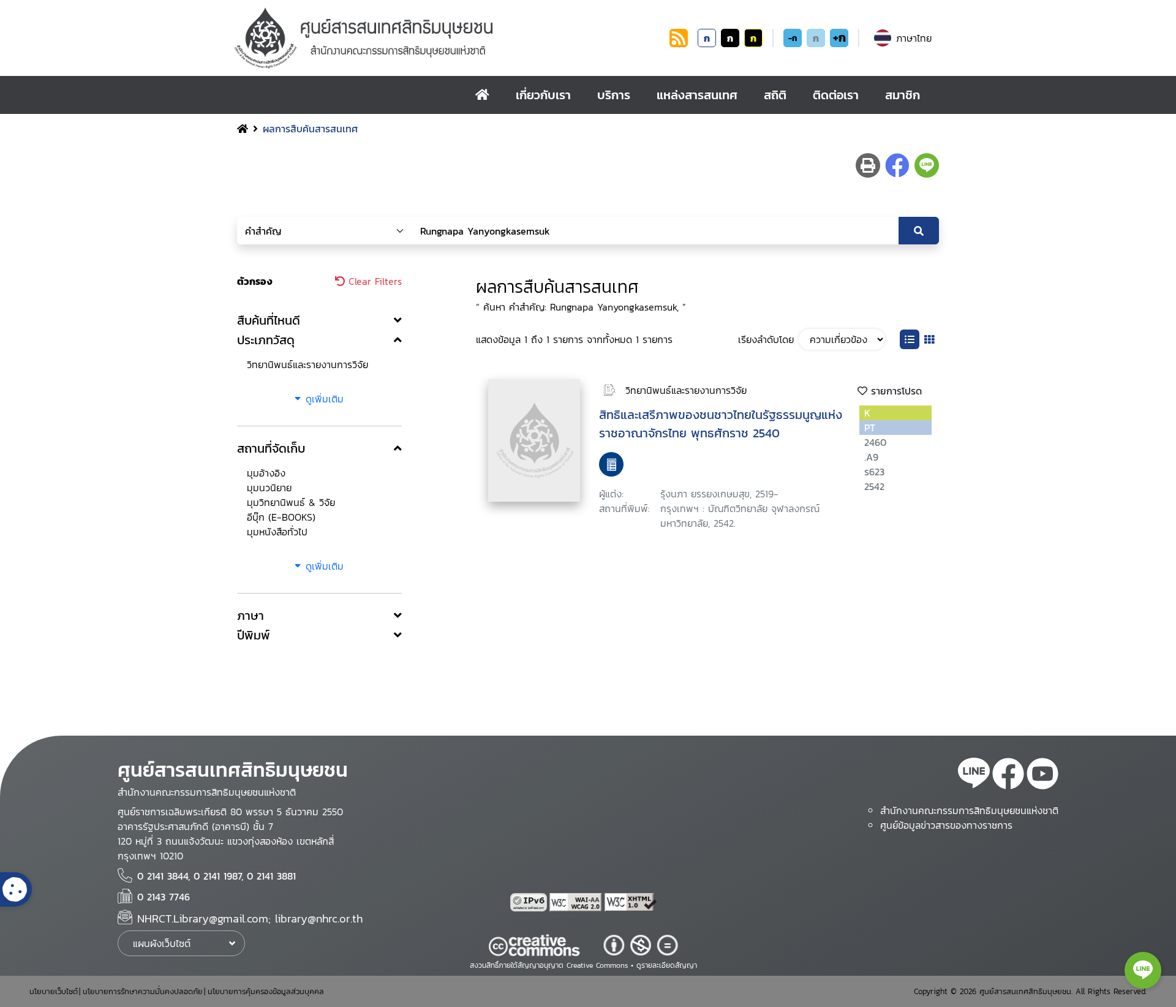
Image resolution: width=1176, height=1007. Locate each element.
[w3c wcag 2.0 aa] (577, 902)
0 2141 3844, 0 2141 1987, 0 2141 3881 (216, 876)
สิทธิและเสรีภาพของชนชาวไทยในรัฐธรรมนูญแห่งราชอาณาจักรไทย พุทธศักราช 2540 (720, 423)
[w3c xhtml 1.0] (631, 902)
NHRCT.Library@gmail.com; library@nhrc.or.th (250, 918)
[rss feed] (678, 43)
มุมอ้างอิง (266, 473)
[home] (482, 95)
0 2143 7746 (163, 896)
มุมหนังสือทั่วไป (277, 531)
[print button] (868, 165)
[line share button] (926, 165)
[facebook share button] (897, 165)
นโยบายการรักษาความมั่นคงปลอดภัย (143, 991)
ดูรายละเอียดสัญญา (666, 965)
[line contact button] (1143, 970)
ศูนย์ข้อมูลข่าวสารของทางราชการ (946, 825)
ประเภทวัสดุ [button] (266, 340)
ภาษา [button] (250, 615)
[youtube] (1042, 775)
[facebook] (1008, 775)
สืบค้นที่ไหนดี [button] (268, 320)
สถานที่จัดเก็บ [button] (271, 448)
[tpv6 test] (529, 902)
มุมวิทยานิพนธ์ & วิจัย (291, 502)
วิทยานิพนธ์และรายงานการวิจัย (307, 364)
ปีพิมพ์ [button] (253, 635)
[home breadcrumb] (242, 128)
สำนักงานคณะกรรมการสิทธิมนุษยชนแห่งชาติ (969, 810)
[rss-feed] (974, 775)
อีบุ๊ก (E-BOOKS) (281, 517)
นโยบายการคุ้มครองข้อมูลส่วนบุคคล (266, 991)
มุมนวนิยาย (269, 487)
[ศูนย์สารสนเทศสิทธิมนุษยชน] (449, 38)
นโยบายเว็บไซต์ (53, 991)
